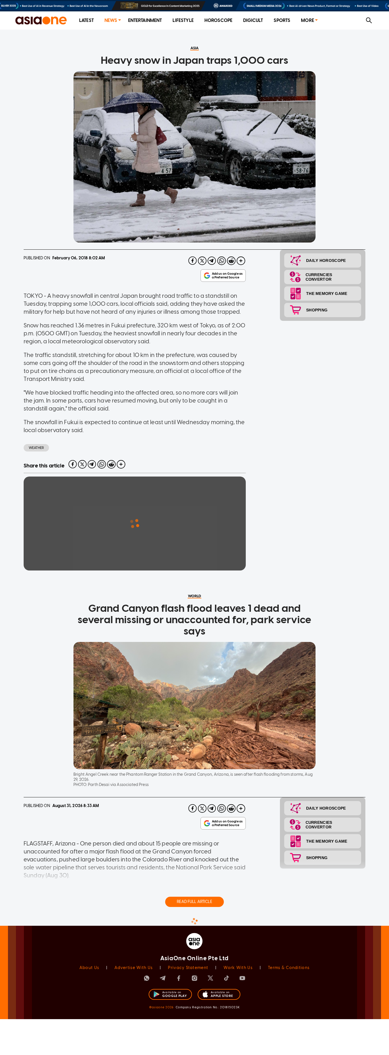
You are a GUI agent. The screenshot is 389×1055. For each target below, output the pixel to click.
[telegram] (212, 260)
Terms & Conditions (289, 967)
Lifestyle (183, 20)
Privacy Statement (188, 967)
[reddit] (231, 260)
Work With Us (238, 967)
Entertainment (145, 20)
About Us (89, 967)
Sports (282, 20)
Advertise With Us (133, 967)
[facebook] (192, 260)
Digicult (253, 20)
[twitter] (202, 260)
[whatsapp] (221, 260)
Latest (86, 20)
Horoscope (218, 20)
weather (36, 448)
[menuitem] (86, 20)
